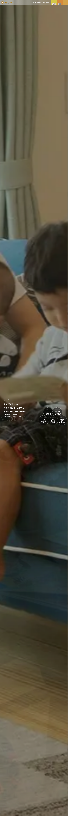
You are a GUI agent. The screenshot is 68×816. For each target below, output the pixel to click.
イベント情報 (32, 2)
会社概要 (47, 2)
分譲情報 (44, 2)
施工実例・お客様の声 (38, 2)
